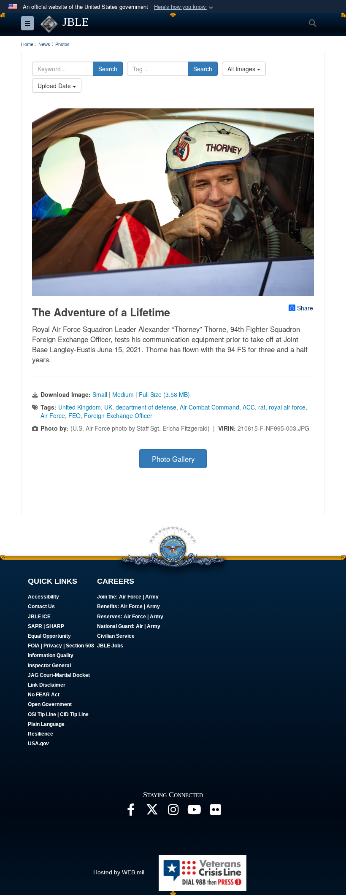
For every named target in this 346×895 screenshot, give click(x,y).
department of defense (146, 407)
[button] (184, 7)
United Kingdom (79, 407)
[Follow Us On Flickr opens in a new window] (215, 812)
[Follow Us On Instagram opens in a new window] (173, 812)
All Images (242, 69)
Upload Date (55, 85)
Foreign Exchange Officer (118, 415)
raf (261, 407)
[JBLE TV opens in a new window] (194, 812)
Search (107, 69)
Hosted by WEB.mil (118, 872)
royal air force (287, 407)
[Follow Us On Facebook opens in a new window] (130, 812)
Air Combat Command (209, 407)
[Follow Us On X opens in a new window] (151, 812)
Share (305, 308)
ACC (249, 407)
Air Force (53, 415)
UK (108, 407)
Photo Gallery (173, 459)
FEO (74, 415)
